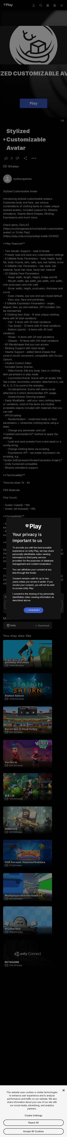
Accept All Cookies (33, 1131)
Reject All (33, 1122)
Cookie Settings (33, 1115)
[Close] (63, 1090)
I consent (33, 610)
